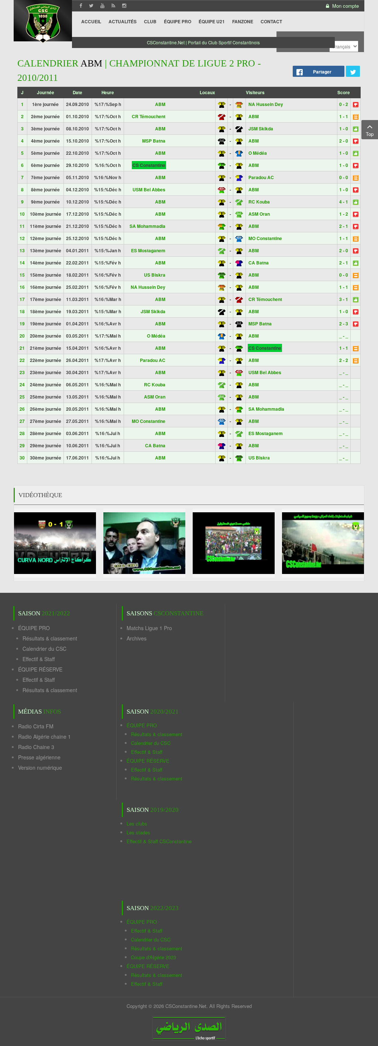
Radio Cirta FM (36, 726)
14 (22, 262)
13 (22, 250)
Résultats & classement (50, 638)
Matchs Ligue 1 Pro (149, 628)
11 (22, 226)
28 (22, 433)
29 (22, 445)
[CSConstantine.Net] (42, 22)
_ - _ (343, 335)
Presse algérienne (39, 757)
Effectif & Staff (39, 659)
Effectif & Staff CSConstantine (159, 841)
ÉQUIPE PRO (34, 628)
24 (22, 384)
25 (22, 396)
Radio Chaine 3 (36, 747)
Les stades (138, 832)
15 (22, 274)
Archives (137, 638)
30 (22, 457)
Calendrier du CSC (44, 648)
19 (22, 323)
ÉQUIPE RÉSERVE (40, 669)
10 (22, 214)
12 (22, 238)
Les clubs (137, 823)
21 (22, 348)
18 (22, 311)
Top (370, 133)
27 (22, 421)
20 (22, 335)
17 (22, 299)
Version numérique (40, 767)
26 (22, 409)
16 (22, 287)
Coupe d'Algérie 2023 (153, 957)
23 (22, 372)
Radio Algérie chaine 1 (44, 736)
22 (22, 360)
